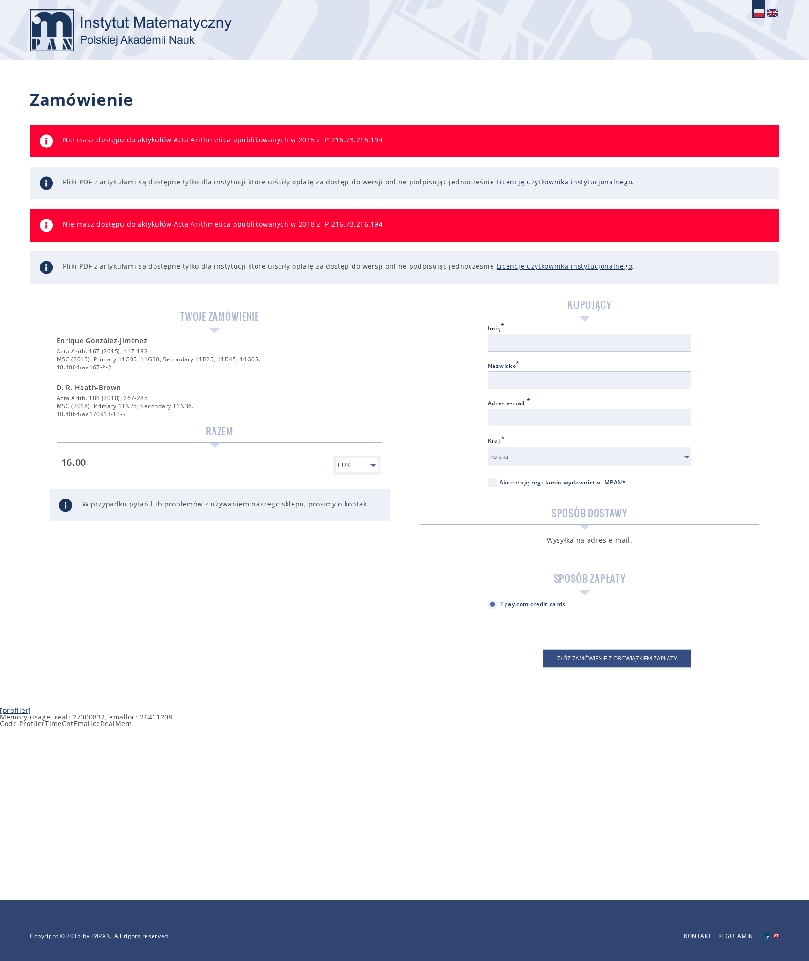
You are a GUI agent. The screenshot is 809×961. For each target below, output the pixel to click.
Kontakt (698, 936)
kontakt (357, 503)
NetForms (776, 936)
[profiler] (15, 710)
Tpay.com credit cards (533, 604)
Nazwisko (504, 366)
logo (131, 30)
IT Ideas (766, 936)
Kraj (496, 441)
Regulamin (735, 936)
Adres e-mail (509, 403)
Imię (496, 328)
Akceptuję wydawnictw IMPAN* (563, 482)
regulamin (546, 482)
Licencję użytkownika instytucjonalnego (564, 181)
